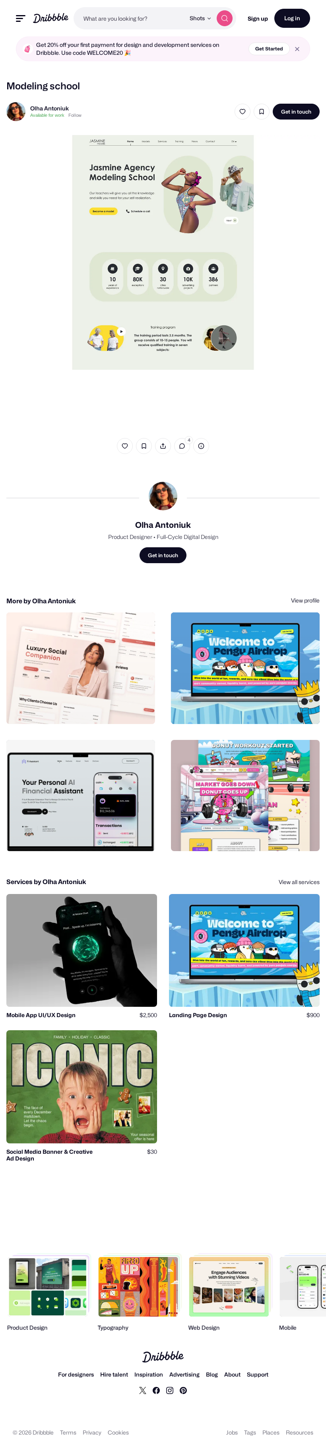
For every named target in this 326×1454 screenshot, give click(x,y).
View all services (299, 882)
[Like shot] (242, 112)
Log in (292, 18)
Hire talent (114, 1374)
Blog (212, 1374)
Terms (68, 1432)
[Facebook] (156, 1390)
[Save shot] (262, 112)
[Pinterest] (183, 1390)
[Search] (225, 18)
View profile (305, 600)
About (232, 1374)
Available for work (47, 115)
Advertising (184, 1374)
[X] (142, 1390)
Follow (75, 115)
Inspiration (148, 1374)
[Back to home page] (50, 18)
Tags (250, 1432)
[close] (297, 49)
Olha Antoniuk (49, 108)
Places (270, 1432)
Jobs (232, 1432)
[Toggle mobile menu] (21, 18)
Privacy (92, 1432)
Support (257, 1374)
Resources (299, 1432)
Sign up (258, 18)
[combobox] (129, 18)
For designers (76, 1374)
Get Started (269, 49)
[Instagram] (169, 1390)
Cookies (118, 1432)
